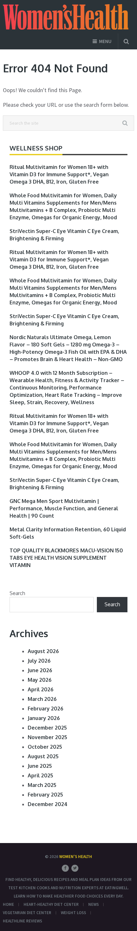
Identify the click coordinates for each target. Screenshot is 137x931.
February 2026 (45, 708)
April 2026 (41, 689)
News (93, 904)
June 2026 (40, 670)
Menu (105, 41)
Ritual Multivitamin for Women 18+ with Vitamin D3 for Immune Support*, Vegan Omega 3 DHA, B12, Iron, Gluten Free (59, 174)
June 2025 (40, 766)
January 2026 (44, 718)
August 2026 (43, 651)
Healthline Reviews (22, 921)
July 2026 (39, 661)
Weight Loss (73, 912)
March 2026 (42, 699)
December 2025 (47, 727)
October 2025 (45, 747)
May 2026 (40, 680)
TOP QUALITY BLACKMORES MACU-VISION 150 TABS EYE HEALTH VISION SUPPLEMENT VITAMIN (66, 557)
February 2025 (45, 794)
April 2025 (40, 775)
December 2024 (48, 804)
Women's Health (75, 856)
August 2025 (43, 756)
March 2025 (42, 785)
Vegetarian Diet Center (27, 912)
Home (8, 904)
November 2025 (47, 737)
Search (17, 593)
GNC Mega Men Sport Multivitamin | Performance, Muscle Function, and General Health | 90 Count (64, 508)
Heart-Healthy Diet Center (51, 904)
